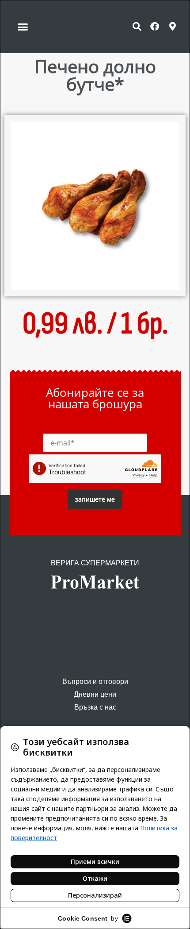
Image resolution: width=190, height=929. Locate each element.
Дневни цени (95, 694)
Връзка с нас (95, 707)
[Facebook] (154, 26)
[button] (23, 26)
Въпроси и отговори (95, 681)
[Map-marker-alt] (172, 26)
